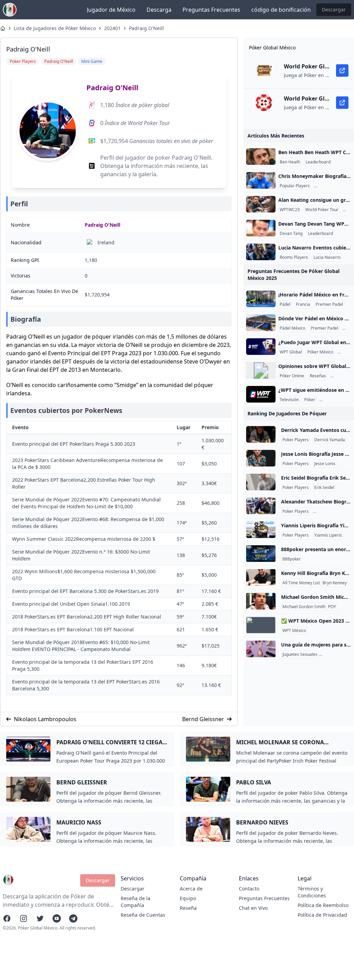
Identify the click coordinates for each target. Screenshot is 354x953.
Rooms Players (294, 257)
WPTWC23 (290, 210)
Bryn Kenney (335, 583)
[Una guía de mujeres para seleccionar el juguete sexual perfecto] (261, 649)
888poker (291, 559)
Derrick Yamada (329, 440)
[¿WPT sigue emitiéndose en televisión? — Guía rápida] (261, 394)
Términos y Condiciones (312, 892)
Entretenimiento (336, 400)
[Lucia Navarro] (261, 252)
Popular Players (295, 186)
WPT (348, 210)
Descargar (334, 9)
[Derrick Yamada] (261, 434)
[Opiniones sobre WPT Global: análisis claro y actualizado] (261, 370)
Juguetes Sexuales (299, 654)
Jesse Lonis (324, 463)
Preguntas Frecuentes (211, 9)
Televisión (289, 400)
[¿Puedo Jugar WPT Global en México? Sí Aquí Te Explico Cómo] (261, 346)
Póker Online (292, 376)
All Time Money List (301, 583)
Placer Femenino (336, 654)
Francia (303, 304)
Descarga (159, 9)
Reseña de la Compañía (135, 901)
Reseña (188, 908)
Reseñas (318, 376)
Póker (309, 400)
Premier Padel (329, 304)
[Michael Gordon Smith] (261, 601)
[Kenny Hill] (261, 577)
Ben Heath (290, 162)
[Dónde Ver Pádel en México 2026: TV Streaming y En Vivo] (261, 322)
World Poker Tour (321, 210)
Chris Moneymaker (333, 186)
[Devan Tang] (261, 228)
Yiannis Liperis (328, 535)
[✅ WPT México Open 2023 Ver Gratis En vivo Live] (261, 625)
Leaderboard (318, 162)
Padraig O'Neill (146, 28)
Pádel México (292, 328)
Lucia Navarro (327, 257)
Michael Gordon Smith (303, 607)
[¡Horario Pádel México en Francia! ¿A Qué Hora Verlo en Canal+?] (261, 299)
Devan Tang (291, 233)
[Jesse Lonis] (261, 458)
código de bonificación (281, 9)
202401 (112, 28)
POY (332, 607)
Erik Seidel (324, 487)
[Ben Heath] (261, 156)
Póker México (320, 352)
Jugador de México (111, 9)
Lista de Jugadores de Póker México (55, 28)
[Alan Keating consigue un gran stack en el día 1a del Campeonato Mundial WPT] (261, 204)
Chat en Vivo (253, 908)
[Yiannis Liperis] (261, 529)
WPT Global (291, 352)
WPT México (294, 630)
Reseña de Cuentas (143, 915)
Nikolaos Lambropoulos (45, 719)
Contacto (249, 888)
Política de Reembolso (323, 905)
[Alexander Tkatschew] (261, 506)
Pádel (285, 304)
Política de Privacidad (322, 915)
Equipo (188, 898)
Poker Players (295, 440)
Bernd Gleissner (203, 719)
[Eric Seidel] (261, 482)
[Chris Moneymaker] (261, 180)
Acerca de (191, 888)
